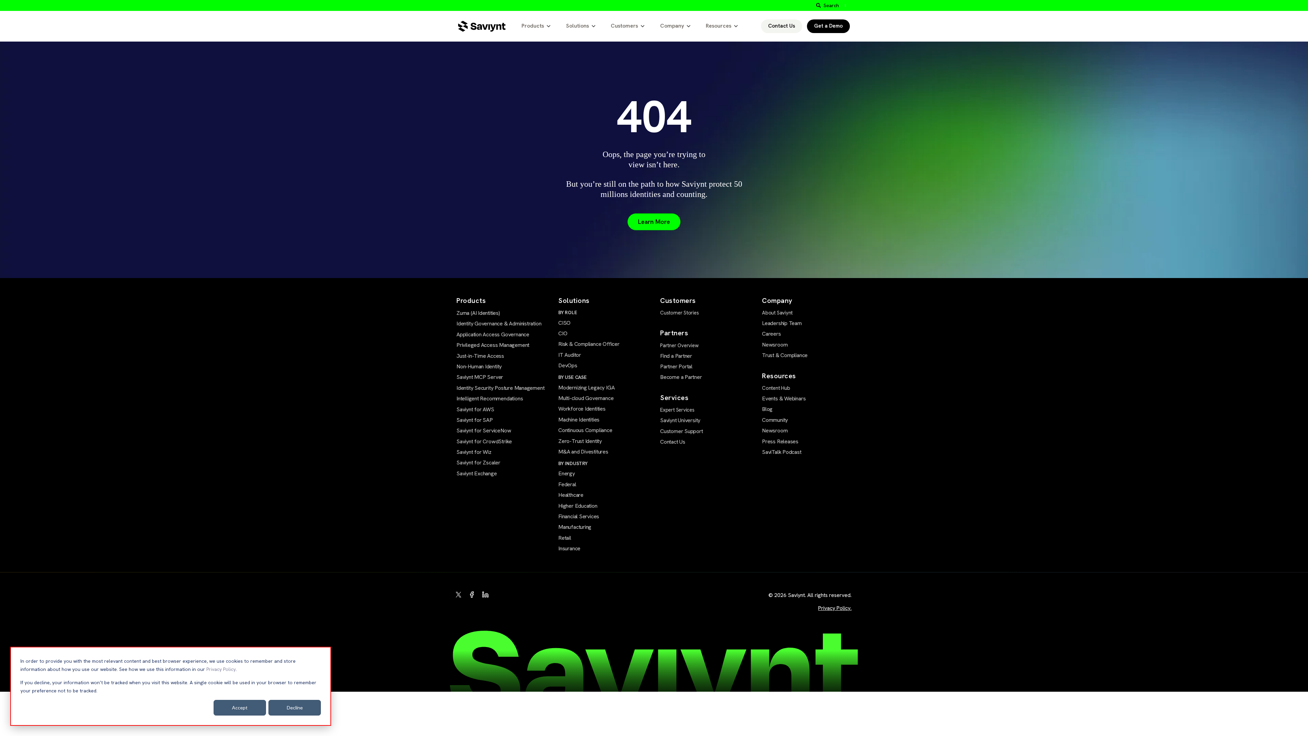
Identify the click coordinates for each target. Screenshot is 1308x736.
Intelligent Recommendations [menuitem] (489, 398)
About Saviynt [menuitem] (777, 312)
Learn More (654, 222)
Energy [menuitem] (566, 473)
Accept (240, 707)
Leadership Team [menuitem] (782, 323)
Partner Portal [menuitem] (676, 366)
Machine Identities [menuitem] (579, 419)
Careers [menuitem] (771, 333)
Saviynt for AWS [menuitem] (475, 409)
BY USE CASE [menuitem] (572, 377)
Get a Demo (828, 25)
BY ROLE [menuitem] (567, 312)
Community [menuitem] (775, 420)
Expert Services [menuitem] (677, 410)
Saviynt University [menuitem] (680, 420)
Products (532, 25)
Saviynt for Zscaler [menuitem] (478, 462)
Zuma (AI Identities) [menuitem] (478, 313)
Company (672, 25)
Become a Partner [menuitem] (681, 377)
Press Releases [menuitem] (780, 441)
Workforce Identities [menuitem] (582, 408)
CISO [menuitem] (564, 322)
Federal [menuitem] (567, 484)
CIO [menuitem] (562, 333)
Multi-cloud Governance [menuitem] (585, 398)
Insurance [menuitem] (569, 548)
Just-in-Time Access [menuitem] (480, 355)
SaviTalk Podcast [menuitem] (781, 452)
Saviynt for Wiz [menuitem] (474, 452)
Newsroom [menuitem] (775, 344)
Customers (624, 25)
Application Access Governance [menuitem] (492, 334)
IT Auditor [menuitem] (569, 354)
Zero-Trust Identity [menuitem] (580, 441)
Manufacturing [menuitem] (574, 527)
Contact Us (781, 25)
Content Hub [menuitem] (776, 388)
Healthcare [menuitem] (570, 495)
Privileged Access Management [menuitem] (492, 345)
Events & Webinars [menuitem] (784, 398)
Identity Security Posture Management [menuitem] (500, 388)
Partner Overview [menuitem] (679, 345)
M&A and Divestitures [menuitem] (583, 451)
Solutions (577, 25)
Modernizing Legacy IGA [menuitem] (586, 387)
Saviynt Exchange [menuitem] (476, 473)
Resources (718, 25)
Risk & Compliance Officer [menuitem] (589, 344)
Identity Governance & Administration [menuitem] (498, 323)
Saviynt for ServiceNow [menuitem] (483, 430)
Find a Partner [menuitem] (676, 355)
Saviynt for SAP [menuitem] (474, 420)
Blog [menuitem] (767, 409)
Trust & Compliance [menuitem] (785, 355)
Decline (295, 707)
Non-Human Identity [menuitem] (479, 366)
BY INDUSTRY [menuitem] (573, 463)
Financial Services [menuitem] (578, 516)
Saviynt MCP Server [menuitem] (479, 377)
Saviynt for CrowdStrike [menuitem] (484, 441)
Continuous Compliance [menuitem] (585, 430)
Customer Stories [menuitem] (679, 312)
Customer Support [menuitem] (681, 431)
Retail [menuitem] (564, 537)
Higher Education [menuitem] (577, 505)
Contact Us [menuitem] (672, 441)
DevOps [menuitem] (567, 365)
